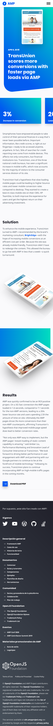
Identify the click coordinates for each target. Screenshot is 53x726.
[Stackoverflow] (43, 523)
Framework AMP (14, 544)
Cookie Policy (39, 676)
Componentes (13, 572)
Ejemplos (11, 575)
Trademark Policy (14, 618)
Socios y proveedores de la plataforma (23, 593)
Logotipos (11, 650)
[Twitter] (5, 523)
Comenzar (11, 565)
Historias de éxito (14, 551)
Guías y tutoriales (14, 568)
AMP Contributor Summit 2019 (19, 636)
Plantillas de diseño (15, 579)
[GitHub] (33, 523)
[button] (48, 3)
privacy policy (43, 723)
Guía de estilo (12, 647)
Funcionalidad (13, 554)
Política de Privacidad (23, 676)
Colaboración (12, 596)
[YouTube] (14, 523)
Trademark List (13, 621)
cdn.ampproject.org (33, 719)
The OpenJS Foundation (17, 611)
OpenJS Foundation (13, 683)
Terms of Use (8, 676)
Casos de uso (12, 547)
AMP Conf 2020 (13, 632)
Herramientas (13, 582)
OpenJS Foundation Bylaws (18, 614)
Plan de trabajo (13, 600)
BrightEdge (30, 235)
